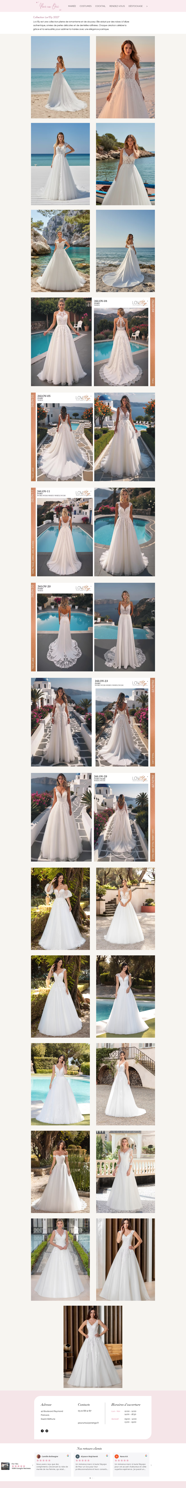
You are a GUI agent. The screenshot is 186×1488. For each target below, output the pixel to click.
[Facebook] (42, 1431)
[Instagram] (46, 1431)
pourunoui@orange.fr (88, 1423)
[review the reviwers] (68, 1456)
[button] (60, 77)
